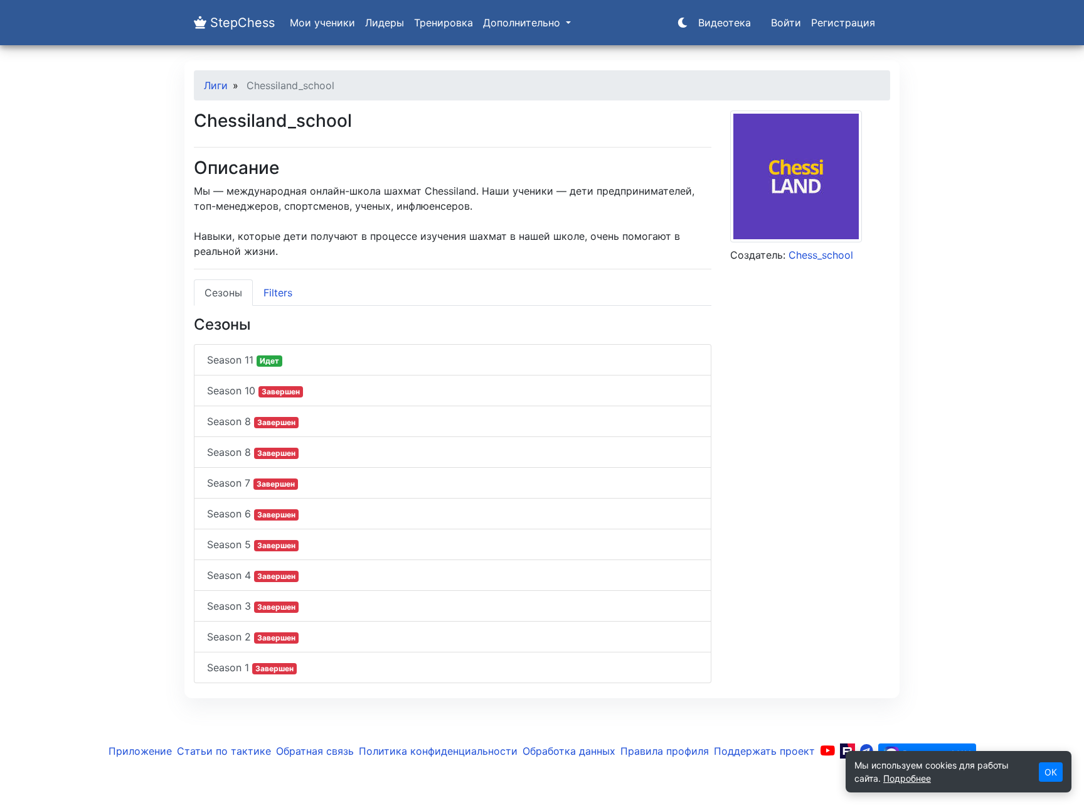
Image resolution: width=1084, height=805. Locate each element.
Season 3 (251, 606)
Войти (786, 22)
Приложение (140, 751)
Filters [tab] (277, 292)
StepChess (240, 22)
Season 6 (251, 513)
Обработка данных (569, 751)
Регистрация (843, 22)
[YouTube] (827, 751)
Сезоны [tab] (223, 292)
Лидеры (384, 22)
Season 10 (253, 390)
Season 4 (251, 575)
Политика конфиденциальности (438, 751)
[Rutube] (847, 751)
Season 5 (251, 544)
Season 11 (243, 360)
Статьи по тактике (224, 751)
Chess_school (821, 255)
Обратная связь (315, 751)
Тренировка (443, 22)
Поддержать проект (764, 751)
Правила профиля (664, 751)
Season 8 (251, 421)
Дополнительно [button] (523, 22)
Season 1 (250, 667)
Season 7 (251, 483)
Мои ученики (322, 22)
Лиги (216, 85)
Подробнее (907, 778)
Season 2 (251, 636)
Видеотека (724, 22)
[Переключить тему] (682, 22)
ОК (1050, 772)
